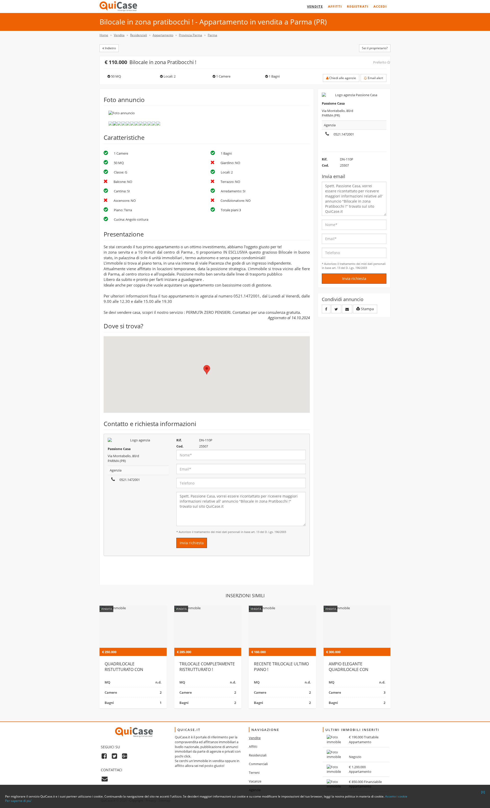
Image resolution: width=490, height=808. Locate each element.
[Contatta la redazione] (105, 778)
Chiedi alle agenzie (342, 78)
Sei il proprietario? (375, 48)
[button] (206, 370)
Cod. (179, 446)
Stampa (367, 308)
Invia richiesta (192, 542)
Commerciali (258, 764)
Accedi (380, 6)
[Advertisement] (207, 572)
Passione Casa (119, 448)
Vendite (315, 6)
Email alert (375, 78)
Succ (313, 118)
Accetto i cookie (396, 796)
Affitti (335, 6)
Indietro (110, 48)
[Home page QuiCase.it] (118, 6)
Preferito (380, 62)
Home (104, 35)
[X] (483, 792)
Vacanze (255, 781)
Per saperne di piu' (18, 801)
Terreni (254, 772)
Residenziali (257, 755)
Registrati (357, 6)
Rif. (179, 440)
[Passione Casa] (138, 440)
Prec (101, 118)
